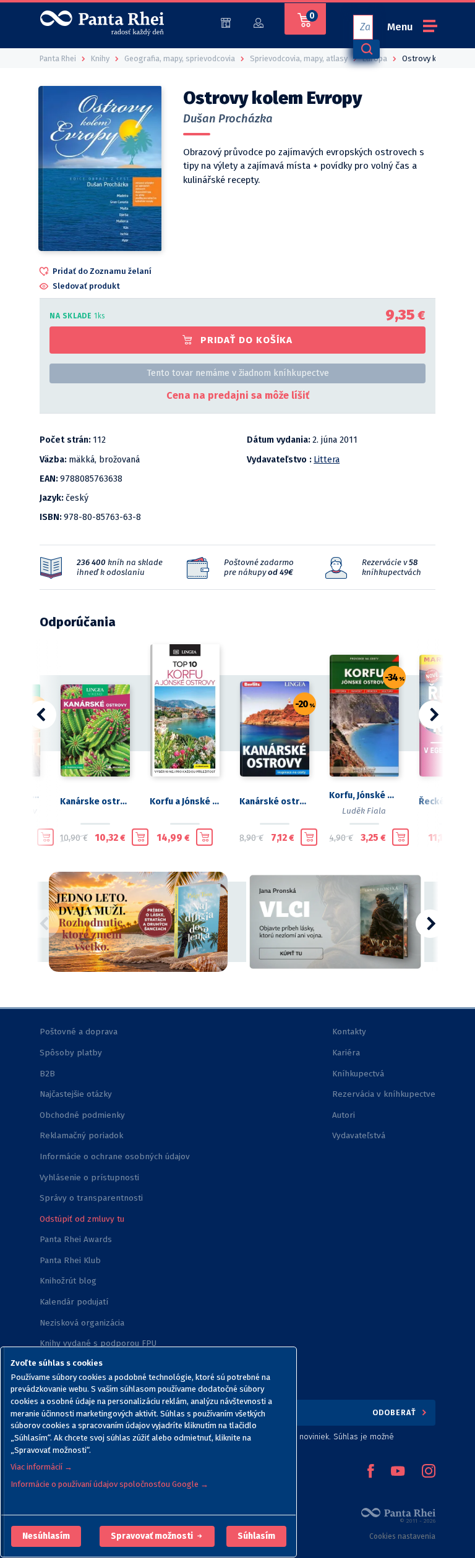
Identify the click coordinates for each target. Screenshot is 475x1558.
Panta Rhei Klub (70, 1260)
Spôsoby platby (71, 1052)
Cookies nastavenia (402, 1536)
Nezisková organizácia (82, 1322)
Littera (327, 459)
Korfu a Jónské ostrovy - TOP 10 (185, 801)
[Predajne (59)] (226, 22)
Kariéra (346, 1052)
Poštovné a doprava (79, 1031)
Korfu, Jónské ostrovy (364, 795)
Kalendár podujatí (74, 1301)
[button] (46, 1536)
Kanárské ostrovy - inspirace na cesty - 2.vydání (274, 801)
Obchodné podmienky (82, 1115)
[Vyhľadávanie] (366, 49)
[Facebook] (370, 1472)
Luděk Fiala (364, 811)
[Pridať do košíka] (45, 837)
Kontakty (349, 1031)
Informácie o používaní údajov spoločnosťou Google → (109, 1484)
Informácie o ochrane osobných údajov (115, 1156)
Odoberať (395, 1412)
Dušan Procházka (228, 119)
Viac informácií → (41, 1466)
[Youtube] (397, 1472)
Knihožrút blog (68, 1280)
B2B (47, 1073)
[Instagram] (428, 1472)
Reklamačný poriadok (81, 1135)
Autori (343, 1115)
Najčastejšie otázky (76, 1094)
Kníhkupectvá (358, 1073)
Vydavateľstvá (358, 1135)
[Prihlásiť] (258, 22)
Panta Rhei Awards (76, 1239)
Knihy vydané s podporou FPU (98, 1343)
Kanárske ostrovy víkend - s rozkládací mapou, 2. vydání (95, 801)
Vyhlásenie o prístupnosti (89, 1177)
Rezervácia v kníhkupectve (383, 1094)
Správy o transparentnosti (92, 1198)
